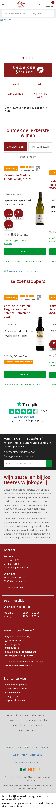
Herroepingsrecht (26, 730)
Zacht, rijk (11, 324)
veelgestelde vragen (14, 700)
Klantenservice (39, 715)
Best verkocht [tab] (28, 156)
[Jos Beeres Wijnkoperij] (21, 4)
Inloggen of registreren (17, 715)
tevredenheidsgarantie (15, 684)
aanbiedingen (16, 93)
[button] (8, 213)
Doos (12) (25, 374)
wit (40, 84)
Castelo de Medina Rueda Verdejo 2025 (18, 177)
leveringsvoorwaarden (15, 688)
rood (16, 84)
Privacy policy (35, 725)
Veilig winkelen (12, 720)
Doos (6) (25, 251)
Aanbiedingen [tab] (15, 146)
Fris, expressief (13, 193)
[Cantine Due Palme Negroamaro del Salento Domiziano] (40, 333)
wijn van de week (40, 95)
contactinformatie (14, 587)
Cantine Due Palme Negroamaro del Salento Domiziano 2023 (17, 311)
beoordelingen (31, 788)
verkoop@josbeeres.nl (16, 567)
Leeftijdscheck (18, 725)
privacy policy (11, 696)
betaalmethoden (12, 692)
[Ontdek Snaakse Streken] (28, 70)
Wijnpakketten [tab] (40, 146)
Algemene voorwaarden (35, 720)
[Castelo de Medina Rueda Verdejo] (40, 208)
